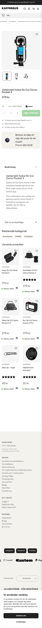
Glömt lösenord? (9, 507)
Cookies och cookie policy (13, 473)
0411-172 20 (27, 145)
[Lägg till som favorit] (24, 8)
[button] (37, 34)
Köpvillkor (6, 488)
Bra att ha (6, 527)
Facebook (21, 550)
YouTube (32, 550)
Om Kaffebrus (7, 464)
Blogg (4, 485)
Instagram (9, 550)
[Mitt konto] (29, 8)
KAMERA (18, 236)
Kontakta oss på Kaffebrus (12, 461)
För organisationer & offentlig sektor (17, 470)
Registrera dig (8, 504)
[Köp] (16, 288)
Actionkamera (7, 236)
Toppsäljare (6, 518)
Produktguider (8, 479)
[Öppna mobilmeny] (38, 8)
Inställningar (21, 622)
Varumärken (7, 482)
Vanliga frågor (7, 476)
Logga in (5, 502)
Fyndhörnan (7, 491)
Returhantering (8, 467)
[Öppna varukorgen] (33, 8)
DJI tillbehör (12, 21)
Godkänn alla (21, 616)
